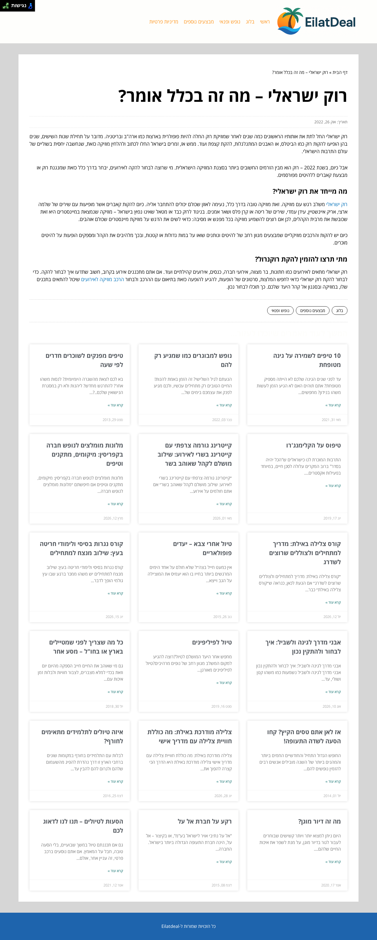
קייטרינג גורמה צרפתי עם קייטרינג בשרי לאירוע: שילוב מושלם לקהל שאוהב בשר (195, 454)
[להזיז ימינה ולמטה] (7, 7)
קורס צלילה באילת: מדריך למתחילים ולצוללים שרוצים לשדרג (305, 552)
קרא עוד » (333, 405)
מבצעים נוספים (199, 21)
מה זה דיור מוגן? (319, 821)
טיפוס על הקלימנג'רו (313, 445)
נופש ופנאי (229, 21)
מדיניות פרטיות (163, 21)
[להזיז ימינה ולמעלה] (7, 4)
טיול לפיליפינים (212, 642)
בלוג (250, 21)
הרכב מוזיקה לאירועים (102, 279)
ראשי (265, 21)
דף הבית (340, 72)
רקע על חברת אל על (205, 821)
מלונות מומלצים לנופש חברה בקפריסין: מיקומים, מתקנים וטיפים (84, 454)
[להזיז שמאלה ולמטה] (4, 7)
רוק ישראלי (336, 204)
